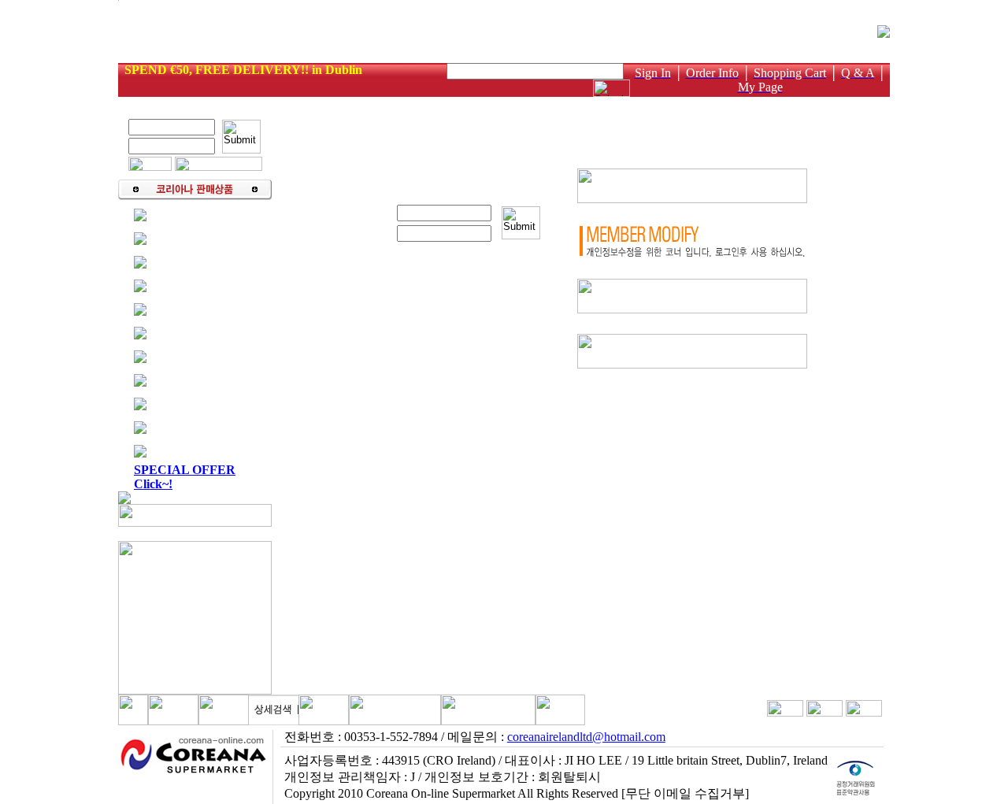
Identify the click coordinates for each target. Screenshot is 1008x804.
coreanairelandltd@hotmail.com (586, 736)
